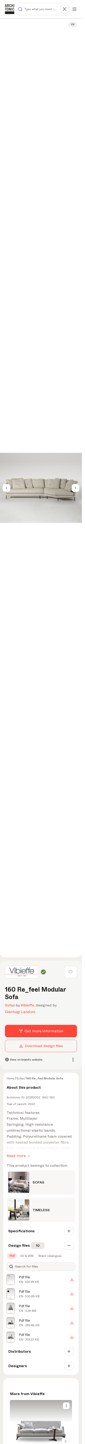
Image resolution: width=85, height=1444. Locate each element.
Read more (16, 1156)
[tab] (12, 1255)
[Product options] (66, 1405)
